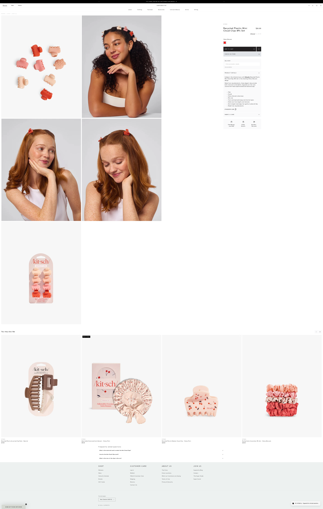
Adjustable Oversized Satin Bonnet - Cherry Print (96, 441)
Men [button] (12, 5)
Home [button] (20, 5)
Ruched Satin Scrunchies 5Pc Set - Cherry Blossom (256, 441)
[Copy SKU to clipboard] (235, 109)
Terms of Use (166, 479)
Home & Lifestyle (103, 476)
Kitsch (225, 24)
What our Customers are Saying (171, 476)
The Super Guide (198, 476)
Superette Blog (198, 470)
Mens (99, 473)
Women (3, 13)
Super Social (197, 479)
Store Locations (166, 473)
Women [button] (5, 5)
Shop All (14, 13)
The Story (165, 470)
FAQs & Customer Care (137, 476)
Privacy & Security (167, 482)
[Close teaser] (26, 504)
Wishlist (132, 473)
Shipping (132, 479)
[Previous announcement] (99, 1)
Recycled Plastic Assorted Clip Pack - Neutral (14, 441)
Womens (100, 470)
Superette (106, 505)
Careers (196, 473)
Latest (8, 13)
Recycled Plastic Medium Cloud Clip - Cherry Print (176, 441)
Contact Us (133, 485)
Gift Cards (101, 482)
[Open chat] (318, 504)
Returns (132, 482)
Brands (100, 479)
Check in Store (230, 54)
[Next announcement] (224, 1)
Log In (132, 470)
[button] (309, 5)
